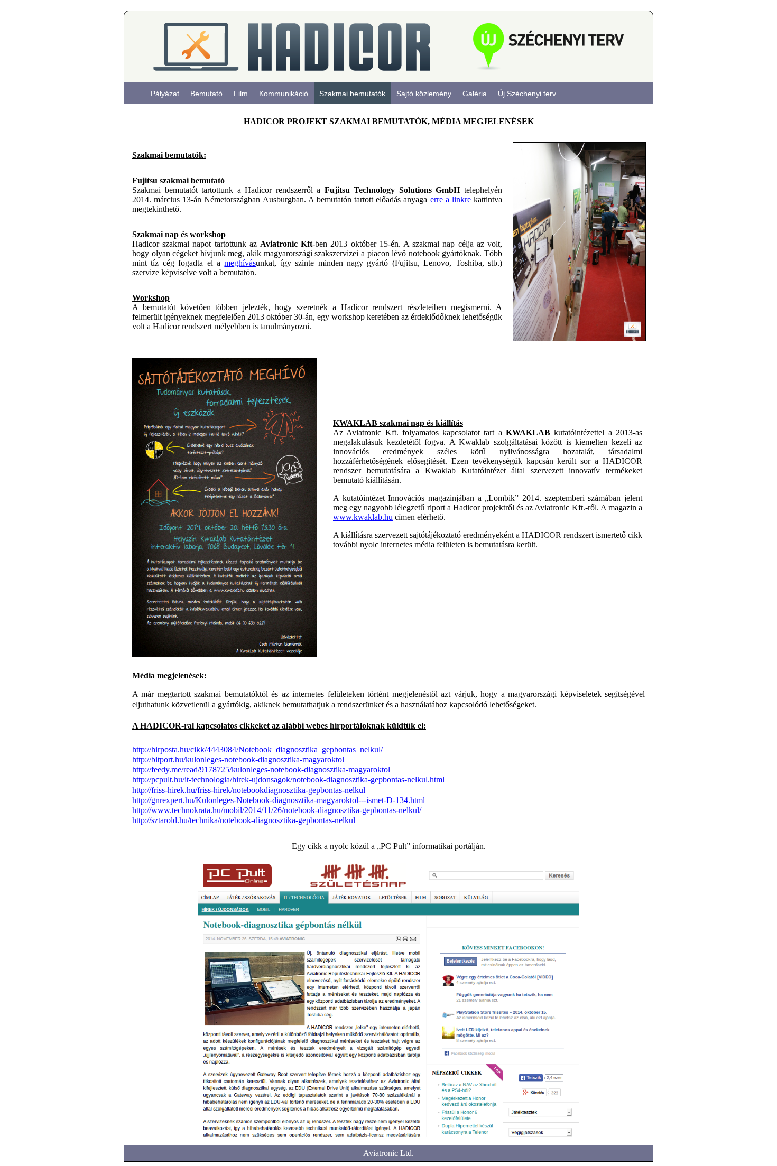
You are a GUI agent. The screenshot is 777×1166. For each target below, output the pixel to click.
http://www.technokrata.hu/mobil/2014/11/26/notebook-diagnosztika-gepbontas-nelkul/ (276, 810)
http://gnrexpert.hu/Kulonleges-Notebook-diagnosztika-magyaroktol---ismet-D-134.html (278, 800)
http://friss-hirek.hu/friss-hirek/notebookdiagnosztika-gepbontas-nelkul (248, 790)
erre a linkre (450, 199)
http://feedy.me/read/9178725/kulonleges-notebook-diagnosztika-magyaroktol (261, 769)
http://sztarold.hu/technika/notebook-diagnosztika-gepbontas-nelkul (243, 820)
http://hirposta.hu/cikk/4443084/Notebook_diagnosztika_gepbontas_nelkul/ (257, 749)
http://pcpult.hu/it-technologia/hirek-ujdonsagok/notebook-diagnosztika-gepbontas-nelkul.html (288, 779)
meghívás (240, 262)
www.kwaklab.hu (363, 516)
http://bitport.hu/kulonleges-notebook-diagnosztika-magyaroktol (238, 759)
